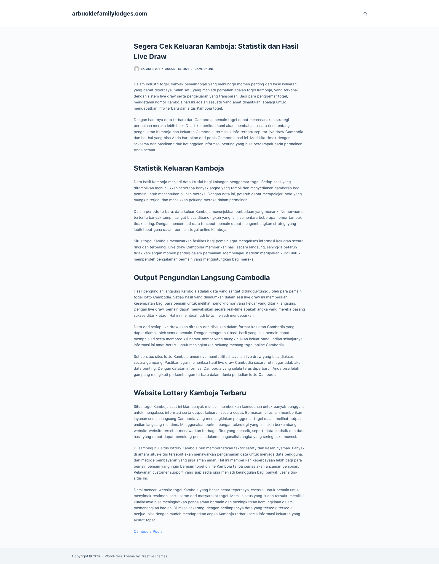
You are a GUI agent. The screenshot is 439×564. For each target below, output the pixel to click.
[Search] (365, 14)
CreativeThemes (154, 556)
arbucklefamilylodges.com (109, 13)
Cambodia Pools (148, 531)
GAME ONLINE (204, 69)
